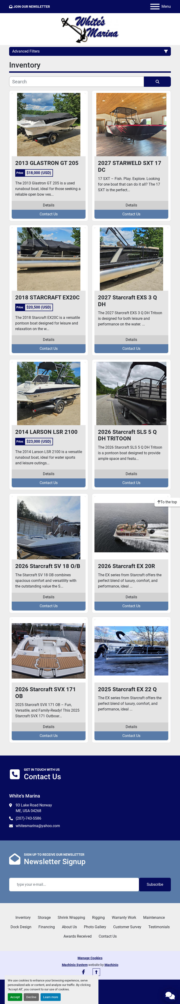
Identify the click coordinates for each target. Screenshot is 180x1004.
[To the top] (96, 972)
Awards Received (78, 936)
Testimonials (159, 927)
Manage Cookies (90, 958)
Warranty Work (124, 917)
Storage (44, 917)
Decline (31, 997)
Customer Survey (127, 927)
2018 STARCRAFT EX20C (47, 297)
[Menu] (155, 6)
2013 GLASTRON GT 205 (47, 163)
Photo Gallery (95, 927)
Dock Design (21, 927)
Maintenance (154, 917)
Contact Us (49, 214)
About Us (69, 927)
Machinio (111, 965)
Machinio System (75, 965)
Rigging (98, 917)
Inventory (23, 917)
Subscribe (155, 884)
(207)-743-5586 (28, 818)
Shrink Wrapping (71, 917)
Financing (46, 927)
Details (48, 205)
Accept (15, 997)
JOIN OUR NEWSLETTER (31, 6)
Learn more (50, 997)
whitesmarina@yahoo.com (38, 826)
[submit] (157, 81)
